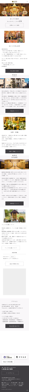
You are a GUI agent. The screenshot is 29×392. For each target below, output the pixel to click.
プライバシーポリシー (12, 385)
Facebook (4, 387)
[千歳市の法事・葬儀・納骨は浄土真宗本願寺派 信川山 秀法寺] (14, 1)
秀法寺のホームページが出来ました (10, 258)
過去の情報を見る (14, 264)
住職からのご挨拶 (14, 25)
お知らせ (12, 256)
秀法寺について (14, 111)
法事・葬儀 (21, 382)
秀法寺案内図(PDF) (14, 326)
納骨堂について (14, 203)
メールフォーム (10, 373)
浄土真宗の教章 (14, 71)
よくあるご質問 (20, 384)
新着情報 (20, 385)
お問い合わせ (4, 385)
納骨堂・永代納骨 (5, 384)
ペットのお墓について (11, 248)
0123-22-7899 (8, 369)
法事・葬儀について (14, 151)
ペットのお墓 (13, 384)
